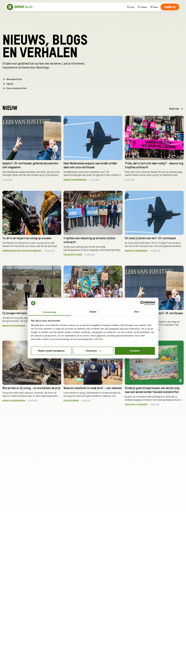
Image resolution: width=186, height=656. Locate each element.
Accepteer (135, 350)
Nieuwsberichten (14, 79)
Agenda (9, 84)
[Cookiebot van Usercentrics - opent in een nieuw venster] (142, 303)
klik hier (98, 339)
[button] (170, 6)
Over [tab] (136, 312)
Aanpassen (91, 350)
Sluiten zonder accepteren (51, 350)
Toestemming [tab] (49, 312)
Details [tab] (93, 312)
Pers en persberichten (16, 88)
